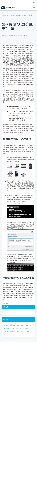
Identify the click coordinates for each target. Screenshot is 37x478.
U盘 (27, 325)
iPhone (12, 331)
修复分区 (23, 147)
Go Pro (6, 331)
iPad (17, 331)
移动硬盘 (7, 328)
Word (22, 331)
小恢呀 (25, 36)
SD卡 (22, 325)
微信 (17, 328)
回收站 (6, 325)
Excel (27, 331)
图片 (21, 328)
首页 (8, 15)
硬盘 (31, 325)
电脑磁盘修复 (14, 15)
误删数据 (12, 325)
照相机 (26, 328)
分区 (12, 328)
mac (18, 325)
